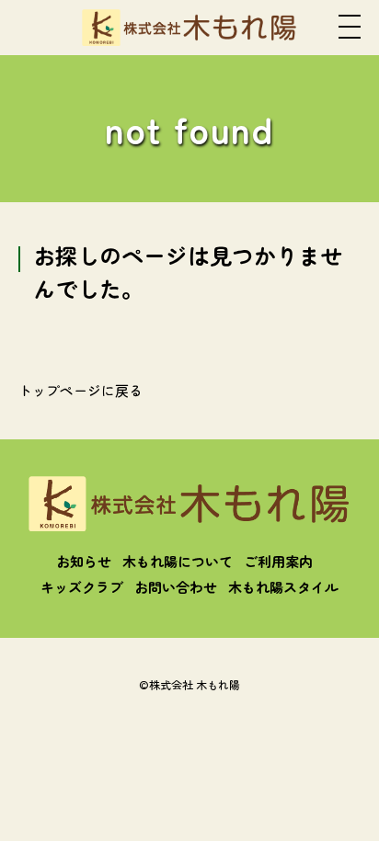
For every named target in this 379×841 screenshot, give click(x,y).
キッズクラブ (81, 587)
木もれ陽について (177, 561)
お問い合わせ (175, 587)
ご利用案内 (278, 561)
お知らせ (83, 561)
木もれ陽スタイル (283, 587)
